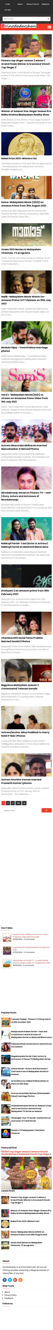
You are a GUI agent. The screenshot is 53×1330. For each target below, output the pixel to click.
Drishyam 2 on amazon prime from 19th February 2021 (25, 592)
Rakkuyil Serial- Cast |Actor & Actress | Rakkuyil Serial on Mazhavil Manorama (24, 545)
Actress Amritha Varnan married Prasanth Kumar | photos (21, 781)
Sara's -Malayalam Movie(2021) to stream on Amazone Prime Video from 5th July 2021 (24, 398)
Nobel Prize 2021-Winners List (19, 158)
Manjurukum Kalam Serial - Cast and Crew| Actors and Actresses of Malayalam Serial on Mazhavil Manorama (31, 1034)
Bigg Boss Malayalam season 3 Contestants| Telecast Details (20, 686)
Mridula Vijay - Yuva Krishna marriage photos (24, 349)
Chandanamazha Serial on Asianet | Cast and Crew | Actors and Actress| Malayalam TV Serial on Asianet (31, 1108)
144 (18, 803)
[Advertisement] (26, 843)
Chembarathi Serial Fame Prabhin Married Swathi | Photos (22, 639)
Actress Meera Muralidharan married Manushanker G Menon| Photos (24, 447)
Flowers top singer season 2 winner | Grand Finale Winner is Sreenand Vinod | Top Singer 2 (25, 64)
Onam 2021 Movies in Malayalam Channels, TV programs (21, 251)
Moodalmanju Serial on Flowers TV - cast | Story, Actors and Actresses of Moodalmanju (26, 496)
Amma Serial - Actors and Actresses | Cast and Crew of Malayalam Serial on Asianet (29, 1071)
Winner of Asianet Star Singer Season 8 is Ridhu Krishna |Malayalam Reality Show (26, 113)
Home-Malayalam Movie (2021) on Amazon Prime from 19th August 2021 (23, 204)
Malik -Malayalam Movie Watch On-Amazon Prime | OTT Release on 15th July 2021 (26, 300)
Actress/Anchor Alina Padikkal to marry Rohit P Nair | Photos (25, 734)
